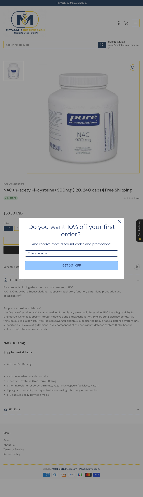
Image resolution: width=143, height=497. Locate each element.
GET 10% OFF (71, 265)
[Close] (119, 222)
